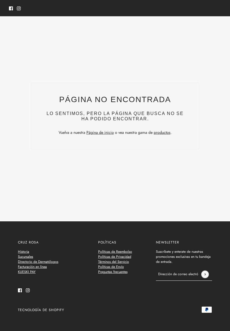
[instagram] (19, 8)
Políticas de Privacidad (114, 256)
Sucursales (25, 256)
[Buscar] (12, 27)
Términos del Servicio (113, 261)
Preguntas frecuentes (113, 271)
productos (162, 132)
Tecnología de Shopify (41, 309)
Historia (23, 251)
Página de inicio (100, 132)
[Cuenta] (207, 28)
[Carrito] (218, 28)
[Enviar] (205, 274)
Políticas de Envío (111, 266)
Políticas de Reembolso (115, 251)
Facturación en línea (32, 266)
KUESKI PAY (27, 271)
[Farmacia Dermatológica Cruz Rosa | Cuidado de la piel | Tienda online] (115, 28)
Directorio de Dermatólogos (38, 261)
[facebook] (11, 8)
